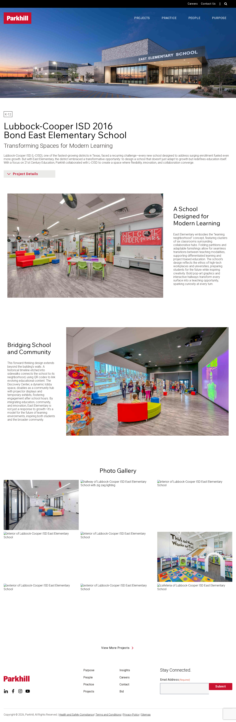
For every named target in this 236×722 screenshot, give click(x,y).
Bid (121, 691)
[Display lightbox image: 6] (194, 557)
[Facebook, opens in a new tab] (13, 691)
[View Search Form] (226, 4)
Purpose (88, 670)
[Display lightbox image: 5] (118, 557)
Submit (220, 686)
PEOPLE (194, 18)
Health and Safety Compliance (76, 714)
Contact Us (208, 3)
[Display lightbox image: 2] (118, 505)
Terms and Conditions (108, 714)
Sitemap (146, 714)
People (88, 677)
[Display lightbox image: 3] (194, 505)
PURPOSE (219, 18)
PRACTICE (169, 18)
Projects (88, 691)
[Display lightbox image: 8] (118, 609)
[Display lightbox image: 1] (41, 505)
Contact (124, 684)
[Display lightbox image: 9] (194, 609)
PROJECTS (142, 18)
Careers (193, 3)
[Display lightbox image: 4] (41, 557)
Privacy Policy (131, 714)
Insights (124, 670)
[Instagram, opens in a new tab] (20, 691)
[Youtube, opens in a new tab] (27, 691)
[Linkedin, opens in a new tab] (6, 691)
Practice (88, 684)
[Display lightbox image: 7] (41, 609)
